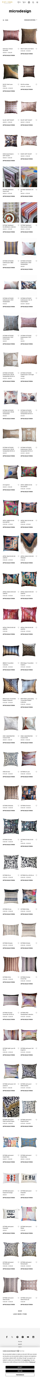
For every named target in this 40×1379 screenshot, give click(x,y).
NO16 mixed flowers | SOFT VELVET (8, 154)
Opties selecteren (9, 55)
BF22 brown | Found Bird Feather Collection (9, 699)
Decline (20, 1371)
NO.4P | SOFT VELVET (26, 120)
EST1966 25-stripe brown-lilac (25, 977)
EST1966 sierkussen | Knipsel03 (8, 1227)
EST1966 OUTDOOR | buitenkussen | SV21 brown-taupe (8, 337)
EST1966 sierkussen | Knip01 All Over (26, 1120)
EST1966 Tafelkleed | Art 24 (27, 190)
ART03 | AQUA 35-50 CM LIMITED (9, 592)
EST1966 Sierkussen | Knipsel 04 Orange (8, 1191)
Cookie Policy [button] (26, 1360)
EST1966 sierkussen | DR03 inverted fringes (8, 1120)
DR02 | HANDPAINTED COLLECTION (27, 736)
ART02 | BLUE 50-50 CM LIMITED (9, 557)
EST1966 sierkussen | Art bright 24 (27, 1049)
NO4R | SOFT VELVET (26, 154)
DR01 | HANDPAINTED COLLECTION (9, 736)
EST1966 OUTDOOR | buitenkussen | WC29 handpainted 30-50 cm (9, 449)
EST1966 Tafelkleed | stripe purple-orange (26, 226)
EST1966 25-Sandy (7, 943)
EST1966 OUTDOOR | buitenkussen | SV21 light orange (27, 374)
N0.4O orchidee (25, 84)
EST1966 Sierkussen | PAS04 (26, 1227)
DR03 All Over (6, 771)
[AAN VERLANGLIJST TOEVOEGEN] (18, 49)
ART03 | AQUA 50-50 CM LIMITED (27, 592)
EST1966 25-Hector (26, 805)
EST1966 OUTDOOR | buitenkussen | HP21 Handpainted (26, 262)
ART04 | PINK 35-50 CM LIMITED (9, 628)
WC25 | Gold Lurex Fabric (8, 85)
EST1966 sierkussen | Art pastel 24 (9, 1084)
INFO (20, 1347)
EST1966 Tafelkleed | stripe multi (8, 190)
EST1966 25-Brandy (8, 805)
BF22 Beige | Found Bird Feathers (27, 663)
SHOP (20, 1344)
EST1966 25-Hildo (7, 839)
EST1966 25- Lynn (25, 771)
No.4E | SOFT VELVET (8, 120)
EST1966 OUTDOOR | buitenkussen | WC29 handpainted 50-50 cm (27, 449)
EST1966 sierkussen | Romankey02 (26, 1263)
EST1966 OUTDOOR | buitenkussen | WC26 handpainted (8, 411)
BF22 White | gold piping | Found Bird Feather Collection (27, 700)
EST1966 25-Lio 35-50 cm (27, 875)
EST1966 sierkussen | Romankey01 (8, 1263)
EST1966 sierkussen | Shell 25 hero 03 (26, 1298)
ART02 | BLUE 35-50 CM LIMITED (27, 521)
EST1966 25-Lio (7, 875)
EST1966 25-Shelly (25, 943)
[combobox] (30, 20)
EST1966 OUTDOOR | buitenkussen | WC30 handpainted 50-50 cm (9, 374)
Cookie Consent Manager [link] (9, 1351)
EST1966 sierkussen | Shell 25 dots (8, 1298)
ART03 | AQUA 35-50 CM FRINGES (27, 557)
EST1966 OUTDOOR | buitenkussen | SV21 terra (26, 337)
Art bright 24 (6, 485)
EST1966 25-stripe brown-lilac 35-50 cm (8, 1013)
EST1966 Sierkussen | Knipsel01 (26, 1191)
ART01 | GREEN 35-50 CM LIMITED (26, 485)
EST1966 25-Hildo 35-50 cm (27, 840)
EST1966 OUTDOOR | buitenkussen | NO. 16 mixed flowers (26, 299)
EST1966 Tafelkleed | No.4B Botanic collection (9, 226)
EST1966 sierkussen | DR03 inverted (26, 1084)
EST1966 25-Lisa (7, 909)
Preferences (20, 1375)
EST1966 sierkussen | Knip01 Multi (8, 1156)
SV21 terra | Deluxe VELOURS (8, 49)
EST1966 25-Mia (25, 909)
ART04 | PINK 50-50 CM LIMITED (27, 628)
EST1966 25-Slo (7, 977)
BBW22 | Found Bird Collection (8, 663)
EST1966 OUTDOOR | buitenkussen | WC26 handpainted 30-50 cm (27, 411)
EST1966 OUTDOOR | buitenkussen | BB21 (8, 261)
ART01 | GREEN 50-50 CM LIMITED (8, 521)
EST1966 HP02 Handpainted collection (27, 1013)
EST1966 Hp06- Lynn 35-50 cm (9, 1049)
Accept (20, 1367)
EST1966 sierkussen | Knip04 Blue (26, 1156)
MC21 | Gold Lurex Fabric (27, 48)
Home (20, 1341)
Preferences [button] (32, 1362)
